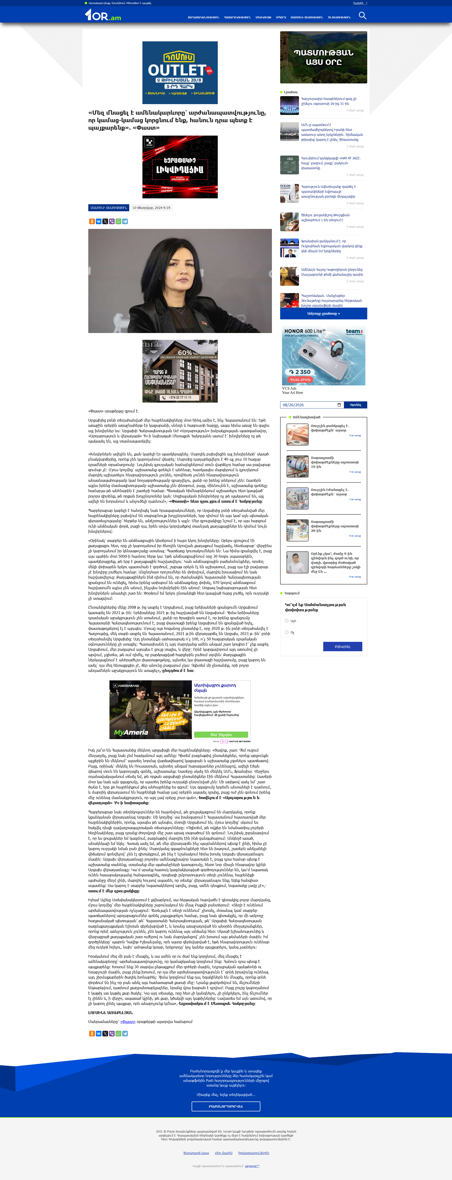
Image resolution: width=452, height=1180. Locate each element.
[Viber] (112, 221)
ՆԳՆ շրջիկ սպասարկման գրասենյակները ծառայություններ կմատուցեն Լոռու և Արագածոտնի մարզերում (153, 2)
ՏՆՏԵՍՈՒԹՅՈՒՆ (339, 17)
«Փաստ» (128, 1021)
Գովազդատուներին (253, 1153)
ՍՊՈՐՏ (281, 17)
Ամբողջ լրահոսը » (323, 313)
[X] (105, 221)
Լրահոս (291, 92)
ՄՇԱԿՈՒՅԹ (263, 17)
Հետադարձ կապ (196, 1153)
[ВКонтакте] (98, 221)
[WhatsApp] (118, 221)
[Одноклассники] (92, 221)
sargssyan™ (252, 1166)
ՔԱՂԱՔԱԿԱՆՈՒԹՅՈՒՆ (203, 17)
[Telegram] (125, 221)
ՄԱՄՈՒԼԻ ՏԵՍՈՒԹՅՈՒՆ (307, 17)
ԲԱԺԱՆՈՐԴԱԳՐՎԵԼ (226, 1106)
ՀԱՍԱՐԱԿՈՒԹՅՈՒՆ (237, 17)
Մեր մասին (223, 1153)
